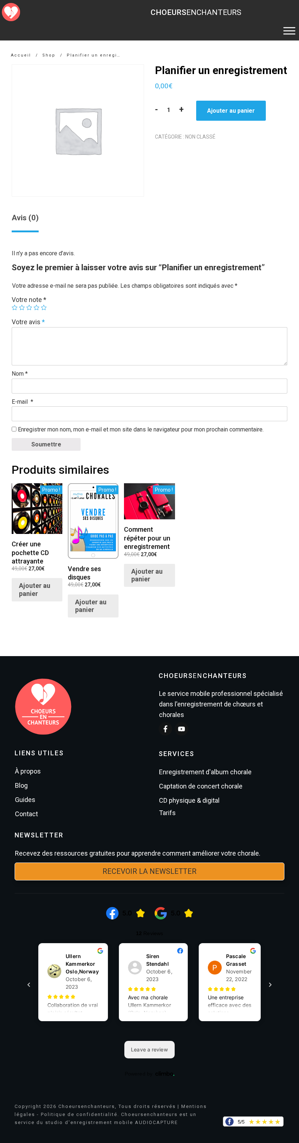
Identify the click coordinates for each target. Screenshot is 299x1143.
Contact (26, 814)
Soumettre (46, 444)
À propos (28, 771)
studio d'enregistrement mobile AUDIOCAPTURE (111, 1122)
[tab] (25, 220)
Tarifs (167, 813)
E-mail (22, 401)
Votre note (29, 299)
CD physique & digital (189, 800)
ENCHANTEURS (196, 12)
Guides (25, 799)
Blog (21, 785)
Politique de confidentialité (79, 1114)
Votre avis (28, 322)
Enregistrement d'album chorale (205, 772)
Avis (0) (25, 217)
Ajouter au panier (231, 110)
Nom (20, 373)
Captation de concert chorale (200, 786)
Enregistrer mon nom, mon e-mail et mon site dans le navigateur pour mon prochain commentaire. (141, 429)
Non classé (200, 137)
